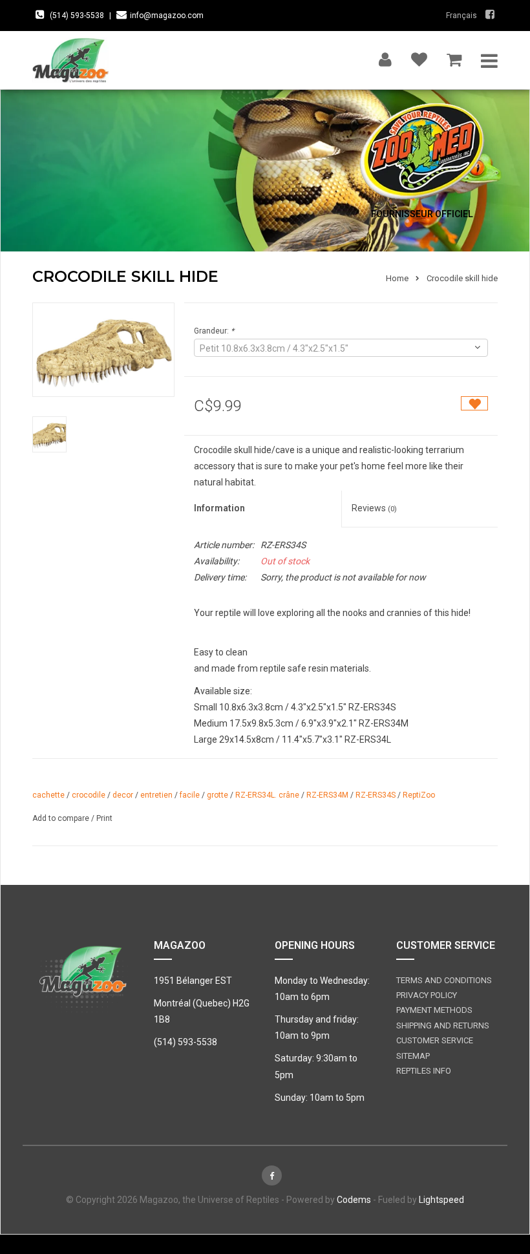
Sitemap (413, 1056)
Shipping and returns (442, 1025)
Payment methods (434, 1010)
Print (104, 818)
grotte (217, 795)
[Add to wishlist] (474, 403)
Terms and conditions (444, 980)
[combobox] (341, 348)
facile (190, 795)
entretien (156, 795)
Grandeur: (214, 330)
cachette (48, 795)
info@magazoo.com (167, 15)
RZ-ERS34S (375, 795)
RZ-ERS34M (327, 795)
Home (397, 278)
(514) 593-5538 (77, 15)
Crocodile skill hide (462, 278)
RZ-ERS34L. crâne (267, 795)
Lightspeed (441, 1200)
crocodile (88, 795)
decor (122, 795)
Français (461, 15)
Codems (354, 1200)
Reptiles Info (423, 1071)
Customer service (434, 1040)
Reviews (374, 508)
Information (219, 508)
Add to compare (61, 818)
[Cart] (454, 56)
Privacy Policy (426, 995)
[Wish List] (419, 56)
